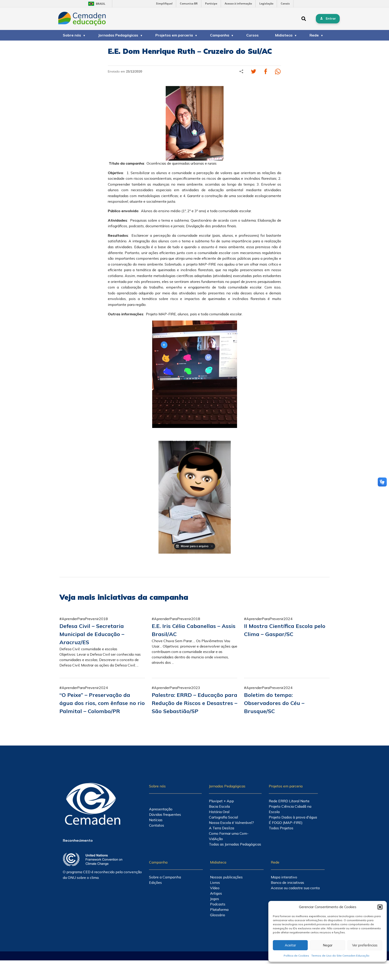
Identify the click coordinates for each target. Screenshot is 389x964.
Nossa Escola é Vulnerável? (231, 822)
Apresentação (160, 809)
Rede (314, 35)
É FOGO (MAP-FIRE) (286, 822)
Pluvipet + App (221, 801)
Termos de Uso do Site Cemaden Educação (340, 955)
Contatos (156, 825)
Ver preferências (365, 945)
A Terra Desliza (221, 828)
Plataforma (219, 909)
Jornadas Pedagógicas (118, 35)
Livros (215, 882)
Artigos (216, 893)
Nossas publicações (226, 877)
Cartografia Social (223, 817)
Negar (327, 945)
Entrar (331, 18)
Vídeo (214, 888)
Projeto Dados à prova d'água (293, 817)
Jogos (214, 898)
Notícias (156, 820)
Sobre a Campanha (165, 877)
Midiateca (283, 35)
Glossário (217, 915)
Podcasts (217, 904)
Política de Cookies (296, 955)
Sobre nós (72, 35)
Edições (155, 882)
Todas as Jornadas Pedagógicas (235, 844)
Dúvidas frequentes (165, 814)
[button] (380, 907)
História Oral (219, 811)
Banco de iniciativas (287, 882)
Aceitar (290, 945)
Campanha (219, 35)
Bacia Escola (219, 806)
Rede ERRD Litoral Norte (289, 801)
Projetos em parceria (174, 35)
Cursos (252, 35)
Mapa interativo (284, 877)
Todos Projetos (281, 828)
